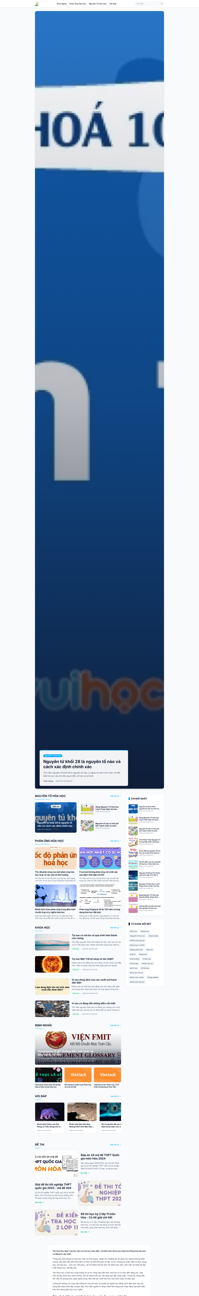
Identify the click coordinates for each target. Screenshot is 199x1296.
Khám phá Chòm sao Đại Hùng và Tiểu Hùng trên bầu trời (49, 1126)
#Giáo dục (143, 954)
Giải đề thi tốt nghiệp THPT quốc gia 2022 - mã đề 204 (53, 1186)
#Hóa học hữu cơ (136, 973)
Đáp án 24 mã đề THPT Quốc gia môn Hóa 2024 (100, 1156)
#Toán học (147, 959)
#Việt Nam (145, 968)
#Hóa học (133, 931)
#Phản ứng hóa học (137, 940)
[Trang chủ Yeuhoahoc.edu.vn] (37, 3)
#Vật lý (132, 954)
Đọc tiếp (84, 1173)
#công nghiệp (152, 977)
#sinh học (133, 968)
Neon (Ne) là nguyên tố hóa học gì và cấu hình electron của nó (149, 853)
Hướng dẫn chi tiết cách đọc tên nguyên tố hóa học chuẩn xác (150, 908)
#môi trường (134, 959)
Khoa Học (42, 927)
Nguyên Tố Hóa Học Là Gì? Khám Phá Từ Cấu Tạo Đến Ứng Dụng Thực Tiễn (149, 886)
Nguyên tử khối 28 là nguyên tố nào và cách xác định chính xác (82, 764)
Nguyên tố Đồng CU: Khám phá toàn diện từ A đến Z (149, 874)
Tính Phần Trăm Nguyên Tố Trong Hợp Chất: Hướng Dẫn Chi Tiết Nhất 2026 (150, 842)
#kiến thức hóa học (137, 982)
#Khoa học (145, 931)
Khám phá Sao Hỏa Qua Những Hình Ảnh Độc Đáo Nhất (80, 1126)
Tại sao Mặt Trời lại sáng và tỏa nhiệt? (93, 959)
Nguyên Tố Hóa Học (98, 4)
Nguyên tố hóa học (53, 756)
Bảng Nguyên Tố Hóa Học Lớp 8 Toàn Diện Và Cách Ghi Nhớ (107, 809)
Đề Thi (39, 1144)
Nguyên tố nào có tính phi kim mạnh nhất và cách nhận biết (107, 825)
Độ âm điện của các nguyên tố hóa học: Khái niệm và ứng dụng (150, 864)
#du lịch (149, 950)
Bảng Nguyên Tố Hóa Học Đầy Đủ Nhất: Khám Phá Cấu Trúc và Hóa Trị (149, 897)
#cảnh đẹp (134, 963)
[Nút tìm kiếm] (162, 4)
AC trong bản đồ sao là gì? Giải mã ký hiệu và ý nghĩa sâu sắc (113, 1126)
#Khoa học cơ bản (137, 977)
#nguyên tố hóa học (137, 936)
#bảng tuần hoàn (136, 950)
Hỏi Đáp (112, 4)
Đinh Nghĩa (62, 4)
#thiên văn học (147, 963)
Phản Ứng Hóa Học (77, 4)
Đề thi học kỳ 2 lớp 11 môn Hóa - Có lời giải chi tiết (98, 1215)
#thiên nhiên (153, 936)
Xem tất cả (114, 796)
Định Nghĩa (43, 1025)
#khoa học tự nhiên (137, 945)
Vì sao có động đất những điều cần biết (93, 1003)
